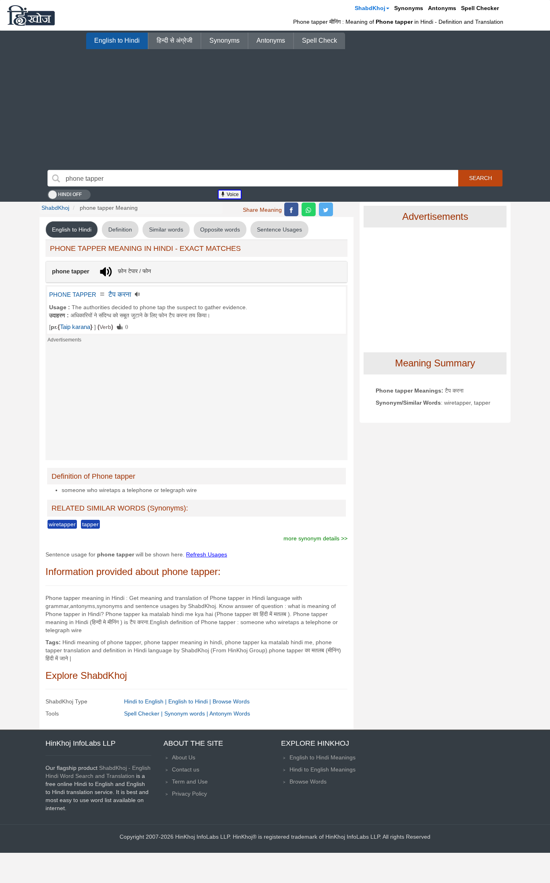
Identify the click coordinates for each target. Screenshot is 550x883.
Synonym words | (186, 713)
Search (480, 178)
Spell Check (319, 40)
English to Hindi (117, 40)
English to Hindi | (190, 701)
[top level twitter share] (326, 209)
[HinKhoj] (31, 15)
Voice (232, 194)
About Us (183, 757)
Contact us (185, 769)
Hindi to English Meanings (322, 769)
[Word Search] (56, 178)
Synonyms (408, 8)
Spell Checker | (144, 713)
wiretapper (62, 524)
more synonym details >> (315, 538)
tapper (90, 524)
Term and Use (190, 781)
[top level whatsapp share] (309, 209)
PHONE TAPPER (72, 294)
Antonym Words (229, 713)
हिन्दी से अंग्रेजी (174, 40)
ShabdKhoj (370, 8)
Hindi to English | (146, 701)
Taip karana (75, 327)
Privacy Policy (189, 793)
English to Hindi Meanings (322, 757)
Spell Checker (480, 8)
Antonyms (442, 8)
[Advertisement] (275, 109)
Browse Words (231, 701)
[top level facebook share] (291, 209)
